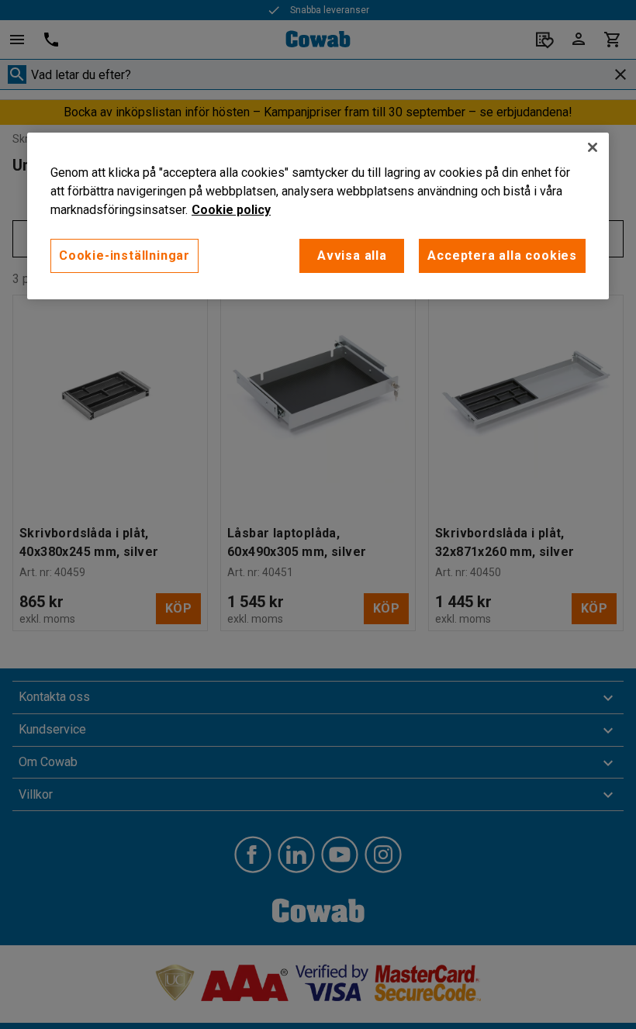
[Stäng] (592, 147)
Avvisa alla (352, 255)
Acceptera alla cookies (502, 255)
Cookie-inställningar (124, 255)
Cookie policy (231, 209)
